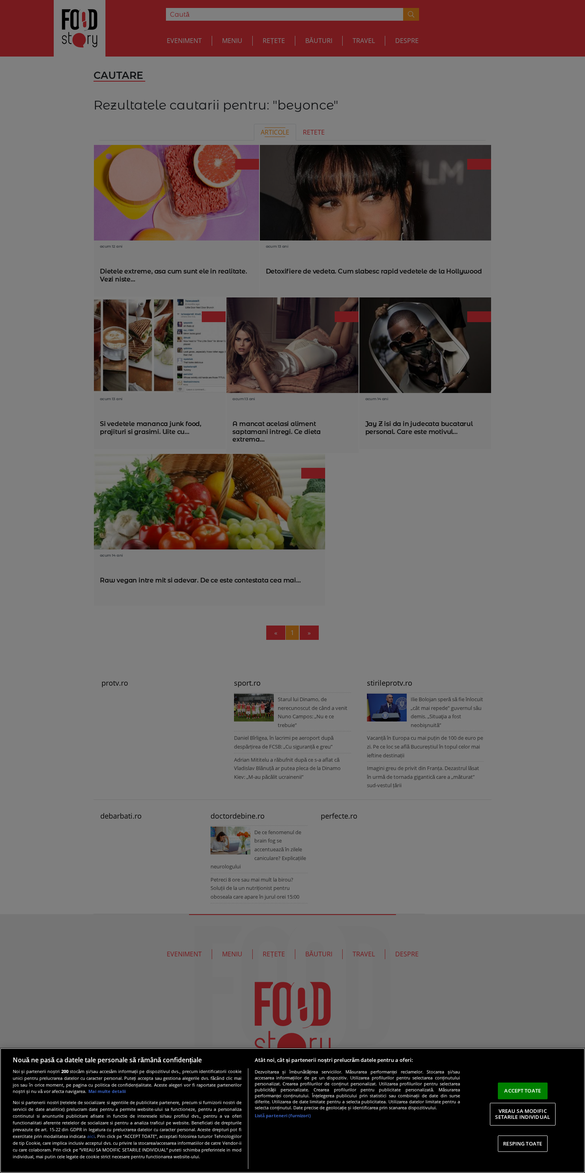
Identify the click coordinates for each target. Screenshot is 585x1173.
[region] (292, 1110)
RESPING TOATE (522, 1143)
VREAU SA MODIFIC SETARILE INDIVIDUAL (522, 1114)
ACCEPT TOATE (522, 1090)
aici (91, 1136)
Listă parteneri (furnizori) (283, 1115)
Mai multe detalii (107, 1091)
